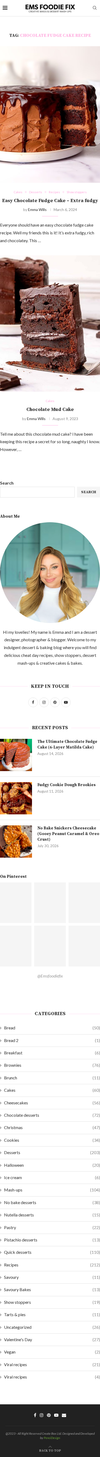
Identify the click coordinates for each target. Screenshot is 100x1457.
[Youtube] (56, 1415)
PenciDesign (52, 1438)
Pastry (52, 1227)
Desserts (52, 1152)
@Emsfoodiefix (50, 975)
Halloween (52, 1165)
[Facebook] (35, 1415)
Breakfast (52, 1052)
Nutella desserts (52, 1214)
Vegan (52, 1351)
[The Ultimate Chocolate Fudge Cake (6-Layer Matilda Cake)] (16, 755)
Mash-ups (52, 1189)
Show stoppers (52, 1302)
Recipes (52, 1264)
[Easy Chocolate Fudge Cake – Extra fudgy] (50, 114)
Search (7, 482)
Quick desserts (52, 1252)
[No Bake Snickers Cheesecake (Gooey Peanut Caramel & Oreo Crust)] (16, 841)
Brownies (52, 1065)
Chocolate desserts (52, 1115)
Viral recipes (52, 1364)
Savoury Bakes (52, 1289)
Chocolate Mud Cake (50, 409)
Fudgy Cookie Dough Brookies (66, 784)
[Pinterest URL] (50, 902)
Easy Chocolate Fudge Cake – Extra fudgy (50, 201)
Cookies (52, 1140)
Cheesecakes (52, 1102)
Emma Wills (37, 209)
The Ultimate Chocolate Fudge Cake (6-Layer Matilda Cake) (67, 744)
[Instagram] (41, 1415)
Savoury (52, 1277)
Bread (52, 1027)
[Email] (64, 1415)
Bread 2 (52, 1040)
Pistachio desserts (52, 1239)
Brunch (52, 1077)
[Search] (94, 8)
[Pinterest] (49, 1415)
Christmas (52, 1127)
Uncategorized (52, 1327)
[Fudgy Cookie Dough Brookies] (16, 798)
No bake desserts (52, 1202)
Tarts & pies (52, 1314)
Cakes (52, 1090)
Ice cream (52, 1177)
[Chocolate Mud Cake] (50, 323)
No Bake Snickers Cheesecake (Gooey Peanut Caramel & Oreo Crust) (68, 834)
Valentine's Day (52, 1339)
